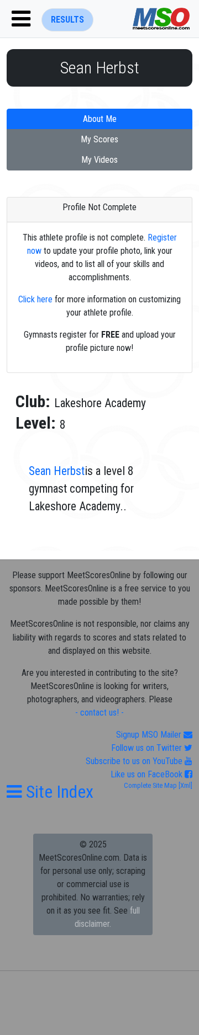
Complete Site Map (150, 785)
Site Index (57, 791)
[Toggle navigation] (21, 19)
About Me (100, 119)
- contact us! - (99, 712)
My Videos (99, 159)
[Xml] (184, 785)
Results (67, 19)
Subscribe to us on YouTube (135, 761)
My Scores (99, 139)
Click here (35, 299)
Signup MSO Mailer (150, 734)
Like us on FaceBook (148, 774)
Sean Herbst (57, 471)
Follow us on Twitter (147, 748)
